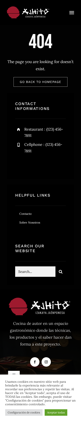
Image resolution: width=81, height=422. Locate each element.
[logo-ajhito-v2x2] (28, 8)
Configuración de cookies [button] (24, 412)
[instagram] (42, 164)
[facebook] (20, 164)
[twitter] (31, 164)
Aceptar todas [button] (56, 412)
